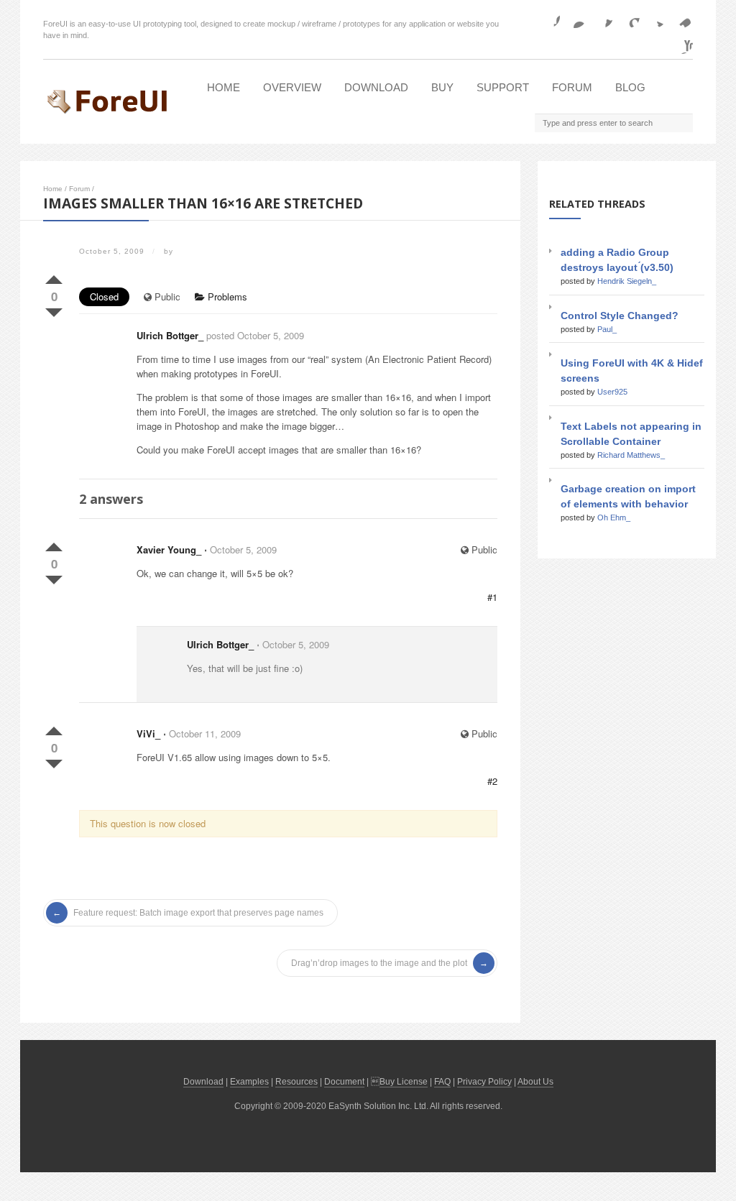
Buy (442, 87)
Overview (292, 87)
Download (376, 87)
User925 (612, 391)
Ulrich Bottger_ (170, 335)
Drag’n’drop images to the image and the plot (379, 963)
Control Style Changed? (619, 315)
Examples (249, 1082)
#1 (492, 597)
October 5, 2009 (243, 549)
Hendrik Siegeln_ (626, 281)
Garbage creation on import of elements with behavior (628, 496)
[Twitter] (654, 16)
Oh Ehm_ (613, 517)
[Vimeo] (681, 16)
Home (223, 87)
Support (503, 87)
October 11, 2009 (205, 733)
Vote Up (54, 277)
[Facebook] (548, 16)
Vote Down (54, 310)
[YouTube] (681, 42)
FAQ (442, 1082)
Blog (630, 87)
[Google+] (628, 16)
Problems (226, 296)
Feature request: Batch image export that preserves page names (198, 913)
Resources (296, 1082)
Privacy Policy (484, 1082)
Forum (572, 87)
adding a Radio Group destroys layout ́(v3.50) (617, 260)
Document (344, 1082)
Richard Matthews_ (631, 455)
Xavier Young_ (169, 549)
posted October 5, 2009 (255, 335)
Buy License (404, 1082)
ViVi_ (148, 733)
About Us (535, 1082)
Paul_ (607, 329)
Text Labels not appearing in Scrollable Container (631, 433)
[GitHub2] (601, 16)
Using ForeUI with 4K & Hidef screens (632, 370)
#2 (492, 781)
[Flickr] (575, 16)
